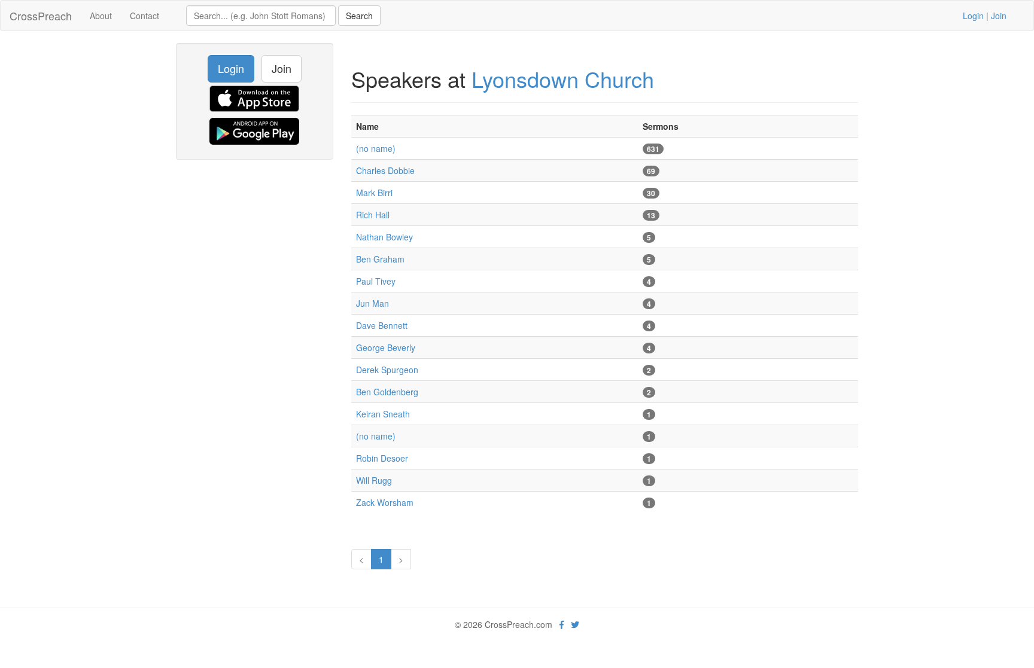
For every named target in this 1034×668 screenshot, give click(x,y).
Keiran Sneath (383, 414)
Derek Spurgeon (387, 370)
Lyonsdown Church (563, 78)
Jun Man (372, 303)
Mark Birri (374, 193)
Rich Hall (373, 215)
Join (998, 16)
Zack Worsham (384, 502)
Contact (144, 16)
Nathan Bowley (384, 237)
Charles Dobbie (385, 170)
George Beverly (385, 347)
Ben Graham (380, 259)
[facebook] (561, 624)
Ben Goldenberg (387, 392)
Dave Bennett (381, 325)
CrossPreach (41, 15)
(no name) (376, 148)
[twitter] (575, 624)
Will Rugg (374, 480)
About (101, 16)
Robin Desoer (382, 458)
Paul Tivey (376, 281)
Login (973, 16)
